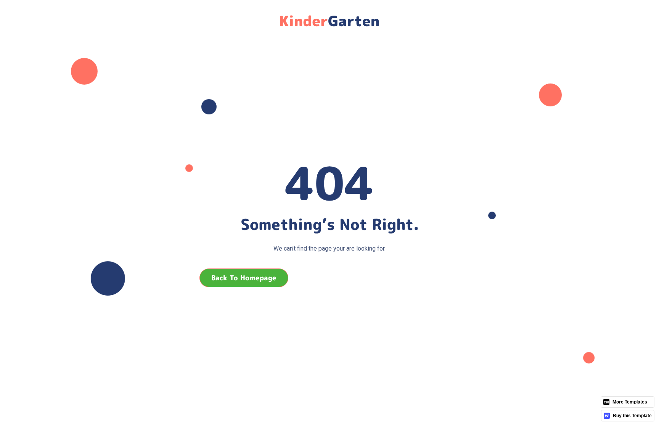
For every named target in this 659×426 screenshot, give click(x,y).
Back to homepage (243, 278)
